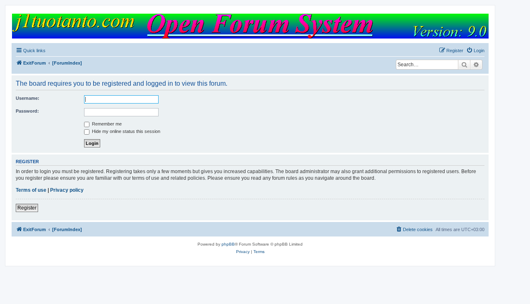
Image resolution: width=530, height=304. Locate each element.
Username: (27, 98)
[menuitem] (475, 50)
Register (26, 208)
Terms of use (31, 190)
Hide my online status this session (125, 131)
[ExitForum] (250, 26)
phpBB (228, 244)
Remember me (106, 123)
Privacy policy (67, 190)
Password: (27, 111)
